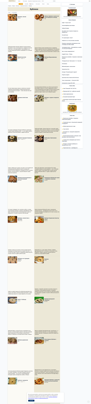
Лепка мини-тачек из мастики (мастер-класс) (72, 16)
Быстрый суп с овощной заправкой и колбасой (72, 112)
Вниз (9, 12)
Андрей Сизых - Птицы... (67, 54)
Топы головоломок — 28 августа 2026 (70, 80)
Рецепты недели (65, 74)
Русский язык (65, 35)
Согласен (31, 400)
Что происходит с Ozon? (67, 37)
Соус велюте (66, 129)
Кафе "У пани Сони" (66, 22)
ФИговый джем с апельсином (68, 66)
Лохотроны (64, 63)
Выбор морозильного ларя (69, 126)
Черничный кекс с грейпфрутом (70, 147)
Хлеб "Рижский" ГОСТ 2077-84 (69, 88)
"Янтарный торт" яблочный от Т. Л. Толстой (71, 60)
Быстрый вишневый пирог (69, 96)
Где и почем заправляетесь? (68, 51)
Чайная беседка (65, 28)
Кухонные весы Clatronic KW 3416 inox (70, 77)
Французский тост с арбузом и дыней (71, 91)
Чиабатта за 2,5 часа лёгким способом (70, 40)
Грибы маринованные (68, 94)
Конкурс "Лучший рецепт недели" (69, 72)
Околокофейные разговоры (68, 25)
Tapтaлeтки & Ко (65, 69)
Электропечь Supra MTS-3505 (68, 83)
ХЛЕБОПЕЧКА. (12, 1)
